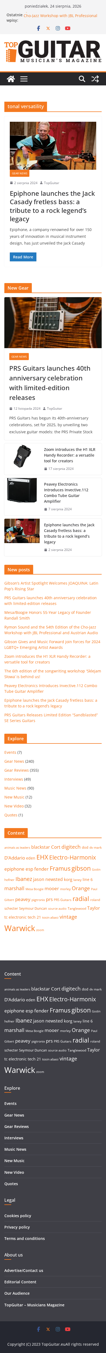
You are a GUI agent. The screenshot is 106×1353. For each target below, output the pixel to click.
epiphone (14, 869)
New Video (14, 806)
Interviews (13, 779)
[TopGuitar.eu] (10, 78)
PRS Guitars (62, 899)
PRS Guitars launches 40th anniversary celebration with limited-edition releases (50, 383)
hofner (9, 879)
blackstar (40, 847)
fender (41, 869)
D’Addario (14, 858)
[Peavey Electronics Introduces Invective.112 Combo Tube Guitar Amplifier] (22, 496)
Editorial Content (20, 1281)
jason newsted (48, 879)
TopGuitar (51, 183)
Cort (55, 847)
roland (95, 899)
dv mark (95, 847)
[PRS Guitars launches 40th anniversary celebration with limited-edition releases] (53, 322)
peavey (22, 899)
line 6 (88, 879)
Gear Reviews (16, 770)
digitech (71, 846)
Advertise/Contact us (23, 1270)
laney (77, 879)
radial (81, 898)
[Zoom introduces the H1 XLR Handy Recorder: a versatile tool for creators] (22, 459)
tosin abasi (50, 917)
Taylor (93, 908)
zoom (40, 930)
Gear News (19, 173)
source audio (57, 908)
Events (10, 752)
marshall (14, 888)
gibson (81, 868)
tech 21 (34, 917)
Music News (15, 788)
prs (49, 899)
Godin (96, 869)
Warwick (19, 928)
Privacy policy (17, 1227)
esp (29, 869)
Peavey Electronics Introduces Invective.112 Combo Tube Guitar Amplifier (66, 493)
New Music (14, 797)
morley (65, 889)
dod (85, 847)
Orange (81, 888)
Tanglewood (77, 908)
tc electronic (15, 917)
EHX (42, 857)
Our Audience (17, 1293)
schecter (11, 908)
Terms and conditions (24, 1238)
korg (68, 879)
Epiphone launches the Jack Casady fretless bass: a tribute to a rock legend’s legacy (52, 206)
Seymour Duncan (33, 908)
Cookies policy (17, 1215)
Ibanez (23, 879)
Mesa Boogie (34, 889)
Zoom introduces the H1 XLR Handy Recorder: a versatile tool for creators (69, 455)
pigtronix (38, 899)
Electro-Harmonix (72, 857)
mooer (52, 888)
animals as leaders (17, 847)
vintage (68, 916)
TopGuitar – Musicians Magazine (34, 1304)
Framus (60, 868)
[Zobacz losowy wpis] (95, 78)
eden (30, 858)
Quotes (10, 814)
